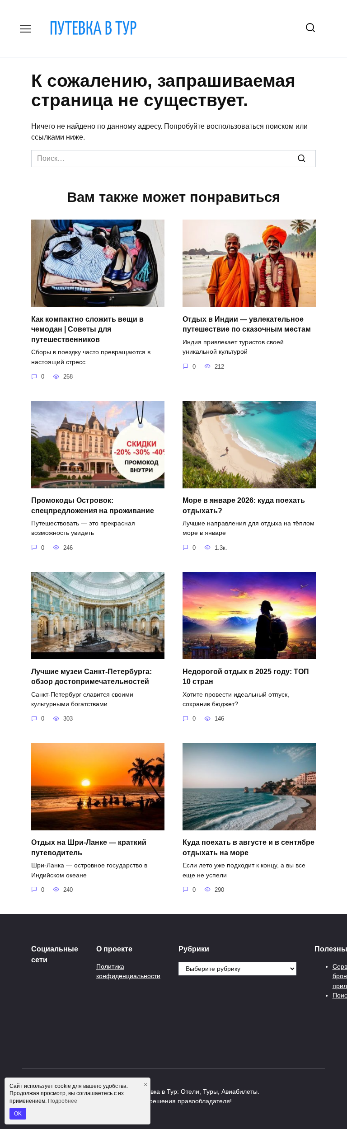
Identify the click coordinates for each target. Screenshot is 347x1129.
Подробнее (62, 1101)
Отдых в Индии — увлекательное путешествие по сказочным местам (247, 324)
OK (18, 1113)
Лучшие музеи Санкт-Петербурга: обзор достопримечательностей (91, 676)
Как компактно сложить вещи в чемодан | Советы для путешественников (87, 329)
